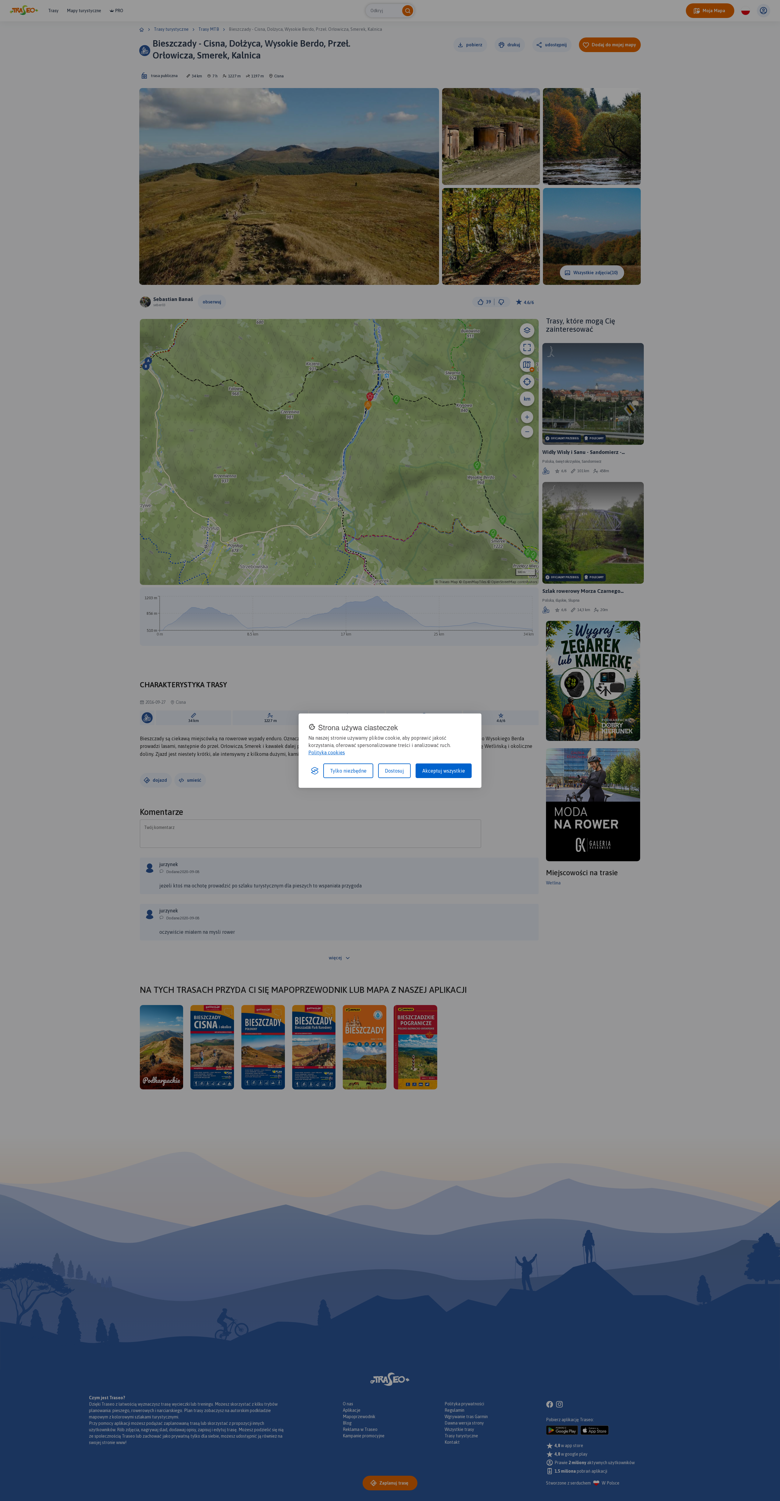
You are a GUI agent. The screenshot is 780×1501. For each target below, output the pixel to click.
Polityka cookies (326, 752)
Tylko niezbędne (348, 771)
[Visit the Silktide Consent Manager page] (314, 770)
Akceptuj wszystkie (443, 771)
